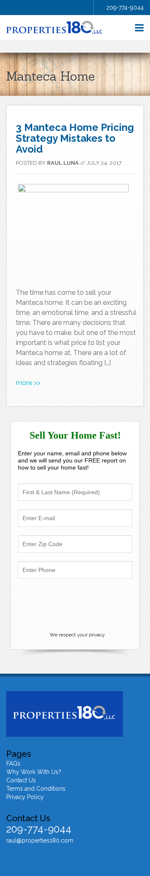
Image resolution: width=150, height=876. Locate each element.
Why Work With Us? (33, 772)
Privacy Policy (25, 797)
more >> (28, 383)
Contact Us (21, 780)
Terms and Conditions (35, 788)
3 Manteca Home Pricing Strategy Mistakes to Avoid (75, 138)
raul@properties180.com (39, 840)
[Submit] (75, 606)
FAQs (13, 763)
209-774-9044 (125, 7)
